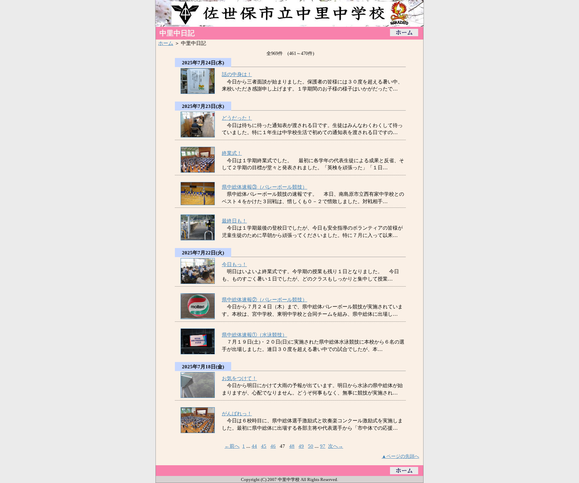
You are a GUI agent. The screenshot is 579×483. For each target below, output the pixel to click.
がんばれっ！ (237, 413)
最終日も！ (234, 221)
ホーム (165, 43)
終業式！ (232, 153)
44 (254, 446)
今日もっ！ (234, 264)
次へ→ (335, 446)
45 (263, 446)
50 (310, 446)
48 (292, 446)
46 (273, 446)
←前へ (232, 446)
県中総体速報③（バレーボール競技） (264, 187)
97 (322, 446)
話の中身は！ (237, 74)
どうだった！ (237, 118)
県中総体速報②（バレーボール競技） (264, 299)
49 (301, 446)
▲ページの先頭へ (400, 456)
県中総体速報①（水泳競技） (254, 335)
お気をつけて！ (239, 378)
